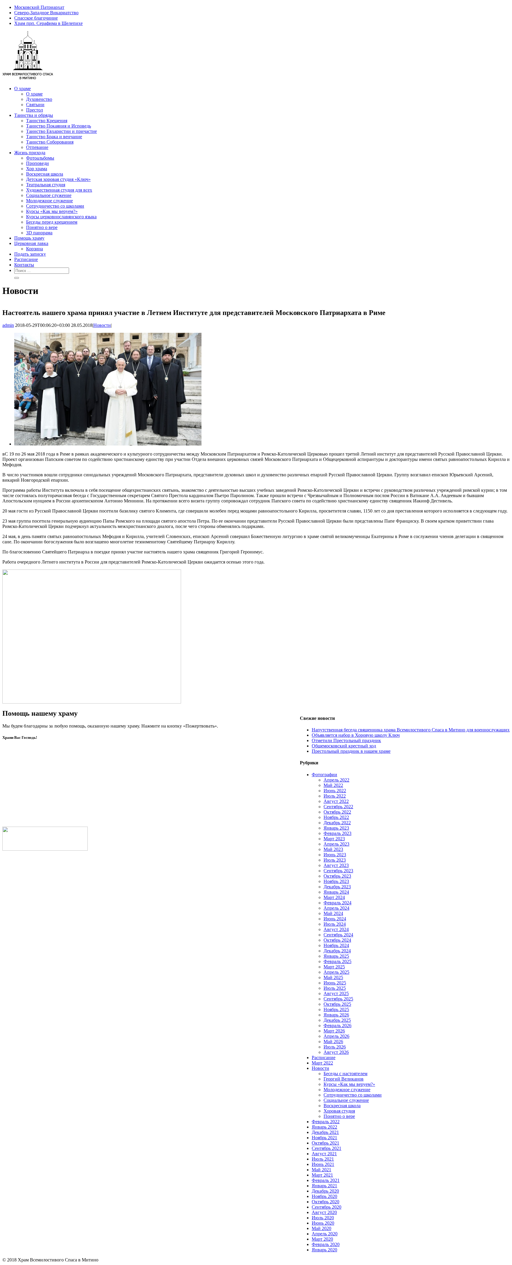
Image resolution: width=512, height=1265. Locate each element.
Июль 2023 (335, 860)
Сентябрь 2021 (326, 1148)
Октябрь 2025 (337, 1004)
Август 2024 (336, 929)
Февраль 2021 (326, 1180)
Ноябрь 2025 (336, 1009)
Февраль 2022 (326, 1121)
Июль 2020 (323, 1217)
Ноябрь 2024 (336, 945)
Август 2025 (336, 993)
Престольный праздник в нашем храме (351, 751)
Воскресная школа (342, 1105)
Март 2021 (322, 1175)
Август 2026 (336, 1052)
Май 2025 (333, 977)
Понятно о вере (339, 1116)
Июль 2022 (335, 795)
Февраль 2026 (337, 1025)
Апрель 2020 (324, 1233)
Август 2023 (336, 865)
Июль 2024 (335, 924)
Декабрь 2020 (325, 1191)
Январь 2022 (324, 1126)
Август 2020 (324, 1212)
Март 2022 (322, 1062)
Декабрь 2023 (337, 886)
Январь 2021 (324, 1185)
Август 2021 (324, 1153)
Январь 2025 (336, 956)
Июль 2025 (335, 988)
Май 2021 (321, 1169)
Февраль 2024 (337, 902)
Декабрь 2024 (337, 950)
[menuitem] (262, 7)
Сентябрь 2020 (326, 1207)
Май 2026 (333, 1041)
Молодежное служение (347, 1089)
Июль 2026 (335, 1046)
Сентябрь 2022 (338, 806)
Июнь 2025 (335, 982)
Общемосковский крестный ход (344, 745)
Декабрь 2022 (337, 822)
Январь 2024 (336, 892)
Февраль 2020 (326, 1244)
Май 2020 (321, 1228)
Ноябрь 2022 (336, 817)
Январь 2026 (336, 1014)
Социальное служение (346, 1100)
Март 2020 (322, 1239)
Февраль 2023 (337, 833)
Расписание (323, 1057)
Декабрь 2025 (337, 1020)
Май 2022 (333, 785)
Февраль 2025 (337, 961)
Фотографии (324, 774)
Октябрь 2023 (337, 876)
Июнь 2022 (335, 790)
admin (8, 325)
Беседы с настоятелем (345, 1073)
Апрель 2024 (336, 908)
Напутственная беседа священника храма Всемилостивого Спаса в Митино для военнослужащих (411, 729)
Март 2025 (334, 966)
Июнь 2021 (323, 1164)
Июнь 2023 (335, 854)
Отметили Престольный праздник (346, 740)
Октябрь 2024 (337, 940)
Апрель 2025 (336, 972)
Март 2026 (334, 1030)
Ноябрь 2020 (324, 1196)
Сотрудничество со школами (353, 1094)
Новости (102, 325)
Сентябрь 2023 (338, 870)
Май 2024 (333, 913)
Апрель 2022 (336, 779)
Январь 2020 (324, 1249)
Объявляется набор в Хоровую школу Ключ (356, 735)
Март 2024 (334, 897)
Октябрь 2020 (325, 1201)
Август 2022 (336, 801)
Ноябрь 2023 (336, 881)
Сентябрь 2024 (338, 934)
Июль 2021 (323, 1158)
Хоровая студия (339, 1110)
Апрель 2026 (336, 1036)
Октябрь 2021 (325, 1142)
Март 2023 (334, 838)
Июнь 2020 (323, 1223)
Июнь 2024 (335, 918)
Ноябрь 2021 (324, 1137)
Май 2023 (333, 849)
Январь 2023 (336, 827)
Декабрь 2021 (325, 1132)
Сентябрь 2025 (338, 998)
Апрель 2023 (336, 843)
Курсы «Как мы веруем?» (349, 1084)
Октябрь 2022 (337, 811)
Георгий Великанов (344, 1078)
